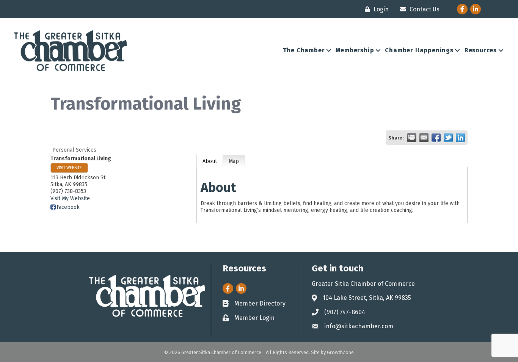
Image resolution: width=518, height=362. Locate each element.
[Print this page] (411, 137)
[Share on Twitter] (448, 137)
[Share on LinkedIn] (460, 137)
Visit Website (69, 167)
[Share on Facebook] (436, 137)
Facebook (68, 207)
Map (234, 161)
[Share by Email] (424, 137)
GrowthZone (340, 352)
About (209, 161)
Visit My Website (70, 198)
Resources (481, 50)
